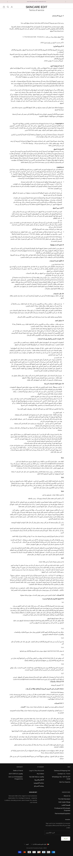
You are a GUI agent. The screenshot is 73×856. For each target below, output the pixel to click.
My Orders (40, 774)
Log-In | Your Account (36, 770)
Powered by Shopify (38, 848)
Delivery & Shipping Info (62, 770)
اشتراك (66, 838)
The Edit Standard (64, 799)
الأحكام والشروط (39, 780)
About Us (67, 796)
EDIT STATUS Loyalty (16, 774)
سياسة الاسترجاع (39, 786)
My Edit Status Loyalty (36, 777)
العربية (27, 844)
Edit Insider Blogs (64, 802)
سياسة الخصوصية (39, 783)
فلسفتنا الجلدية (66, 805)
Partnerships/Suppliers (62, 813)
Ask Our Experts (64, 782)
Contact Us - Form (64, 774)
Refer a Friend (18, 770)
